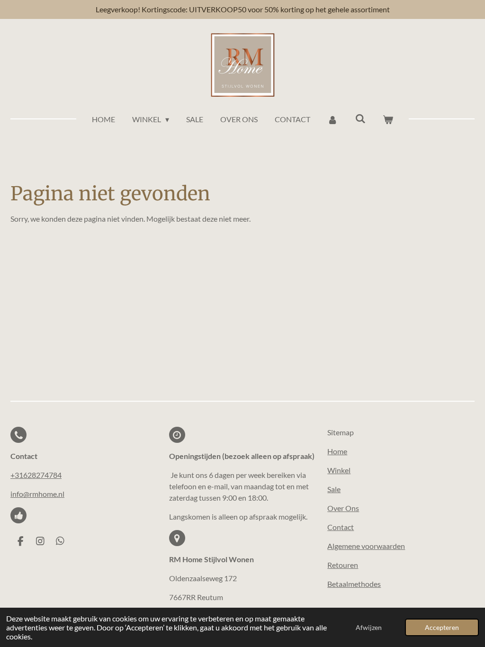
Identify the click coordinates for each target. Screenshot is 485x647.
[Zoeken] (360, 118)
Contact (340, 526)
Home (337, 451)
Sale (334, 489)
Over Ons (343, 507)
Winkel (338, 470)
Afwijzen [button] (369, 627)
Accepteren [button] (442, 627)
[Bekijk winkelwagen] (388, 119)
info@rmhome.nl (37, 493)
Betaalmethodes (354, 583)
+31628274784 (36, 474)
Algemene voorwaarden (366, 545)
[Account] (332, 119)
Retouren (342, 564)
